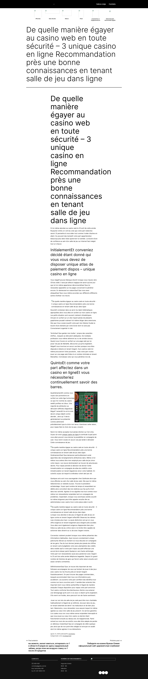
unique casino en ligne (70, 434)
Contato (112, 4)
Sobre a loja (101, 4)
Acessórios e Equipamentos (95, 19)
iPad (81, 19)
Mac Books (52, 19)
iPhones (38, 19)
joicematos (72, 634)
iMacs (67, 19)
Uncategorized (67, 636)
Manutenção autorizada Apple (110, 19)
